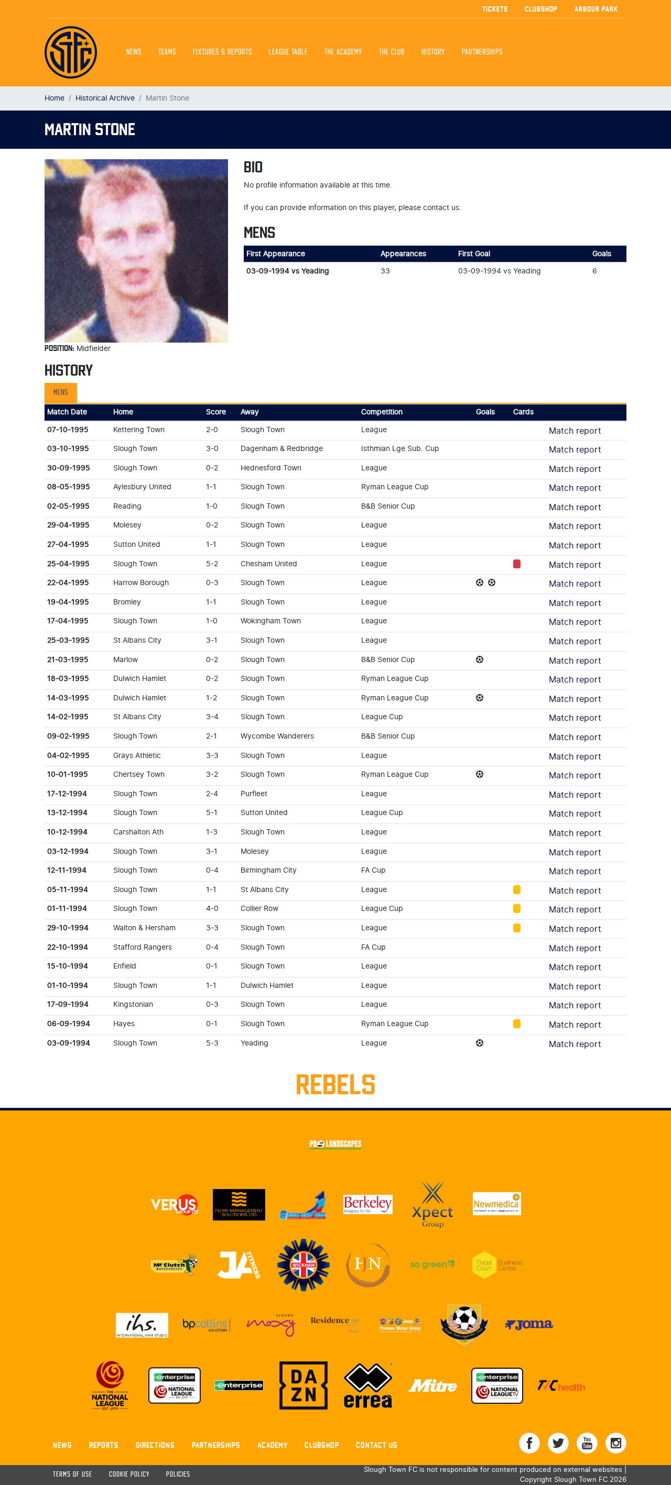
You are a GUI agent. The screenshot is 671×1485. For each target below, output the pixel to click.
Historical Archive (105, 98)
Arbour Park (596, 9)
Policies (178, 1474)
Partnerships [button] (482, 52)
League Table (288, 52)
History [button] (433, 52)
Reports (104, 1445)
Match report (575, 431)
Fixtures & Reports (222, 52)
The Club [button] (392, 52)
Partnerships (216, 1445)
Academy (272, 1445)
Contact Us (377, 1445)
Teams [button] (167, 52)
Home (54, 98)
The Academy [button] (343, 52)
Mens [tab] (60, 393)
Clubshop (541, 9)
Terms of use (72, 1474)
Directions (155, 1445)
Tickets (495, 9)
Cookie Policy (129, 1474)
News (134, 52)
